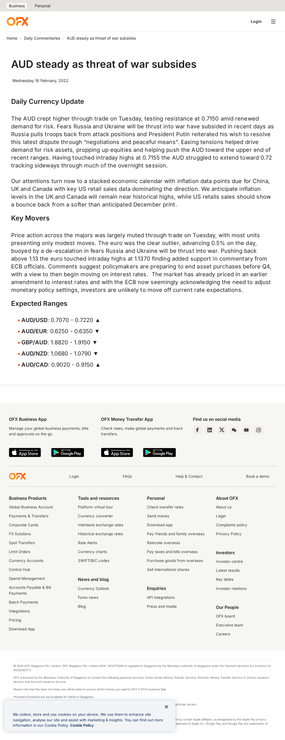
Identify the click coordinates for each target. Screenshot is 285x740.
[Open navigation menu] (273, 21)
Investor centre (229, 561)
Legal (221, 516)
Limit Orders (19, 551)
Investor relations (231, 588)
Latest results (228, 570)
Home (12, 38)
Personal (42, 5)
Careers (223, 634)
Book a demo (257, 476)
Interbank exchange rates (100, 525)
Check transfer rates (165, 507)
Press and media (162, 606)
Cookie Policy (82, 725)
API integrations (161, 597)
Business (17, 5)
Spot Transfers (22, 542)
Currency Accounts (26, 560)
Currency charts (92, 551)
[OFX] (17, 21)
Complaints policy (231, 525)
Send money (158, 516)
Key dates (225, 579)
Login (256, 21)
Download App (22, 629)
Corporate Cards (23, 525)
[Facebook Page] (197, 430)
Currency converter (95, 516)
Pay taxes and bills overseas (172, 551)
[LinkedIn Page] (209, 430)
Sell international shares (168, 569)
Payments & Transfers (28, 516)
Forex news (88, 597)
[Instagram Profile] (258, 430)
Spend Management (27, 578)
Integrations (19, 611)
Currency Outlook (93, 588)
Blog (82, 606)
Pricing (15, 620)
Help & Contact (189, 476)
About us (224, 507)
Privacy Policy (229, 534)
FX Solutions (20, 534)
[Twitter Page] (221, 430)
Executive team (229, 625)
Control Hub (19, 569)
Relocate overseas (163, 542)
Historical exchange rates (100, 534)
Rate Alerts (87, 542)
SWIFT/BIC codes (93, 560)
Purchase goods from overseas (175, 560)
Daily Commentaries (42, 38)
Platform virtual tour (95, 507)
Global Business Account (31, 507)
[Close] (166, 707)
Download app (160, 525)
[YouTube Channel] (246, 430)
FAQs (127, 476)
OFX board (225, 616)
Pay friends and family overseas (176, 534)
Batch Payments (23, 602)
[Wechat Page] (234, 430)
